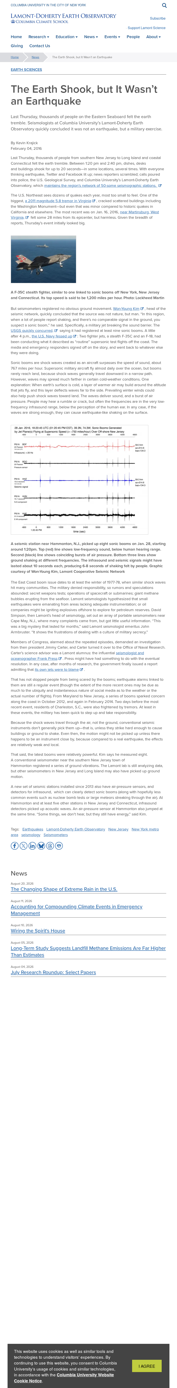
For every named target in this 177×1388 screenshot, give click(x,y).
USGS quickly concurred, (32, 330)
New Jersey (118, 829)
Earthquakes (32, 829)
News (35, 57)
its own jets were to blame (57, 669)
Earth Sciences (26, 69)
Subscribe (158, 18)
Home (15, 57)
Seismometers (56, 835)
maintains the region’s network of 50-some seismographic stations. (100, 185)
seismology (30, 835)
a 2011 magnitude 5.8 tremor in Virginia (58, 201)
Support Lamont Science (147, 27)
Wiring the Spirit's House (38, 930)
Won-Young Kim (126, 308)
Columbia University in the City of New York (48, 5)
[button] (15, 846)
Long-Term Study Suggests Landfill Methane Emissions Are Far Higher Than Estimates (88, 951)
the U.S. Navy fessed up (52, 336)
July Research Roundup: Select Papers (53, 972)
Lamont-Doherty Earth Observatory (75, 829)
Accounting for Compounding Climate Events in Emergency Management (76, 909)
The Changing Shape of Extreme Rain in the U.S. (64, 889)
